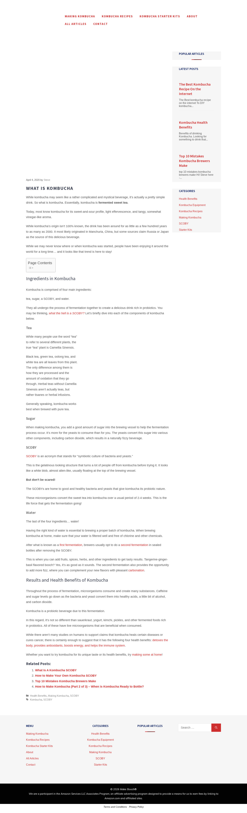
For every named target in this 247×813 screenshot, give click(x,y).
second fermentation (134, 545)
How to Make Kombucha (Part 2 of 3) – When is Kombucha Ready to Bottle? (89, 686)
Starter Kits (185, 229)
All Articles (76, 24)
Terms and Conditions (115, 806)
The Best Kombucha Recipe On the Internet (195, 89)
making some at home (147, 654)
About (192, 16)
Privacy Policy (136, 806)
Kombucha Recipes (117, 16)
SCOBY (31, 456)
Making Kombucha (80, 16)
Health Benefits (38, 695)
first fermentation (71, 545)
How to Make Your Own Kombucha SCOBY (66, 675)
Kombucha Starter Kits (160, 16)
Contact (100, 24)
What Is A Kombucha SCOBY (56, 670)
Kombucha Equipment (192, 205)
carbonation (136, 570)
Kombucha (36, 699)
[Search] (216, 728)
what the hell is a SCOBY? (67, 313)
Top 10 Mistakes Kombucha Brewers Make (65, 681)
